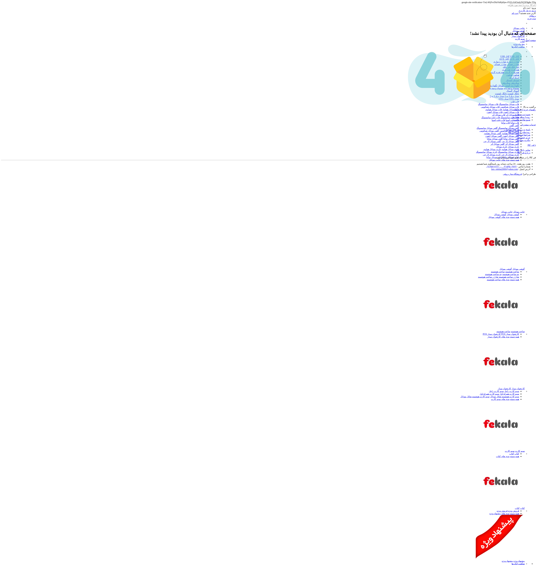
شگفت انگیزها (518, 563)
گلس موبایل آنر (512, 144)
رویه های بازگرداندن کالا (519, 132)
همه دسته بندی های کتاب (507, 456)
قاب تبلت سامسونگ (510, 117)
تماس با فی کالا (523, 150)
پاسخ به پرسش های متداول (517, 129)
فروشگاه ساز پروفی (512, 174)
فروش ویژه (513, 511)
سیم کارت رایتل (511, 391)
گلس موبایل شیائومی (489, 131)
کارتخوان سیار (518, 36)
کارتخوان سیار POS (510, 334)
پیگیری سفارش (523, 140)
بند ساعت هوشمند (510, 274)
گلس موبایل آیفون (510, 136)
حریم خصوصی (523, 137)
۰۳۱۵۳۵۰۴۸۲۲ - (508, 166)
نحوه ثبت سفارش (522, 114)
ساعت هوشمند (512, 271)
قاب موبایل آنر (512, 115)
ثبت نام (515, 13)
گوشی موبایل (513, 214)
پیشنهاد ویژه (519, 561)
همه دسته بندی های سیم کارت (505, 399)
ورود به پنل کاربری (527, 10)
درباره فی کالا (524, 152)
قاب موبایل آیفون (511, 112)
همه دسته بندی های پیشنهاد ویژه (504, 513)
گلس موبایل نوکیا (511, 139)
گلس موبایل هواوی (492, 133)
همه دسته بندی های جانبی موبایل (504, 160)
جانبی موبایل (519, 28)
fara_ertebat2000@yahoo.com (504, 169)
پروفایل (532, 16)
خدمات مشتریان (528, 125)
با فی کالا (531, 145)
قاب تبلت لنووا (512, 120)
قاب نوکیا (514, 123)
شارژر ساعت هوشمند (509, 277)
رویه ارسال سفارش (521, 117)
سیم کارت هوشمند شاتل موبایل (504, 396)
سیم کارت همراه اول (509, 394)
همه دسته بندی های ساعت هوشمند (503, 279)
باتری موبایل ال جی (510, 154)
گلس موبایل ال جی (510, 141)
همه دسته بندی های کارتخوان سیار (503, 337)
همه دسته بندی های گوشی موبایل (503, 217)
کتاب (522, 41)
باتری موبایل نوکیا (494, 157)
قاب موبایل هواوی (510, 109)
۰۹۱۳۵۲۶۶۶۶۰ (493, 166)
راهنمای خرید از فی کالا (525, 109)
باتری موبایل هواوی (510, 149)
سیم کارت (520, 39)
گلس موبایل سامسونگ (508, 128)
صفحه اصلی (530, 40)
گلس (516, 125)
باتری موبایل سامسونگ (508, 152)
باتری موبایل (513, 146)
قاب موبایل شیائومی (509, 107)
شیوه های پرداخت (522, 120)
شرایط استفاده (523, 135)
